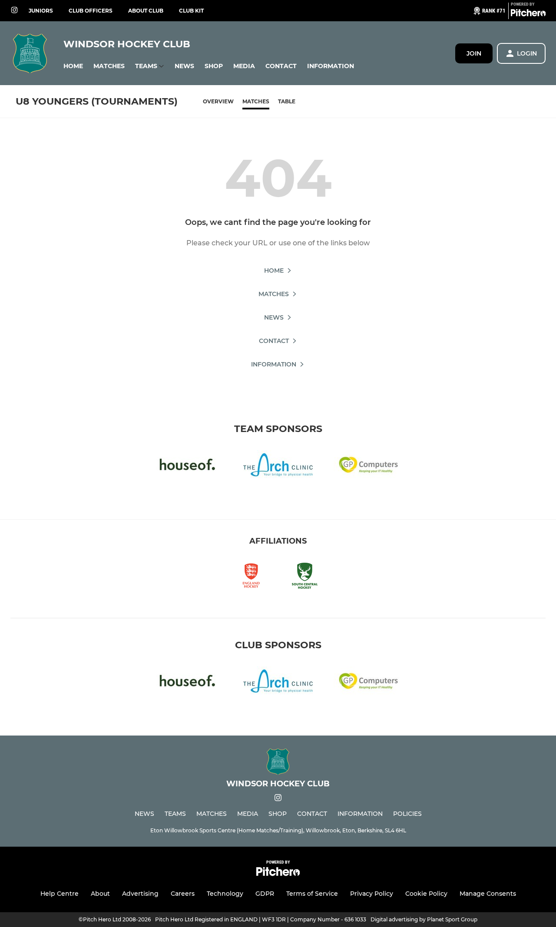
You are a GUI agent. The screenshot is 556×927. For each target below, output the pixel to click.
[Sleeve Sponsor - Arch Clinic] (278, 466)
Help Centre (59, 893)
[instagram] (14, 10)
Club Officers (91, 10)
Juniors (41, 10)
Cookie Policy (426, 893)
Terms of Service (312, 893)
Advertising (140, 893)
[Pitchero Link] (528, 14)
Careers (183, 893)
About (100, 893)
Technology (225, 893)
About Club (145, 10)
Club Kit (191, 10)
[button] (73, 66)
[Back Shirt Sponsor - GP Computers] (368, 466)
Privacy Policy (371, 893)
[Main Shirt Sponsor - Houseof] (187, 466)
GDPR (264, 893)
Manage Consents (488, 893)
